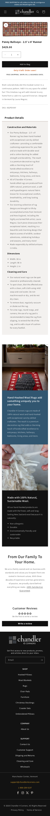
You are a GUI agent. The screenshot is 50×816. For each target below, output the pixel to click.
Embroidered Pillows (25, 714)
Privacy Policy (17, 810)
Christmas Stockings (25, 702)
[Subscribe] (42, 660)
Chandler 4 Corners (19, 805)
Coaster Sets (25, 708)
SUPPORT (25, 738)
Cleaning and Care (25, 761)
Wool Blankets (25, 680)
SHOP (25, 669)
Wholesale (25, 766)
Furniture (25, 697)
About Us (25, 729)
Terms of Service (34, 810)
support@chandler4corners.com (25, 782)
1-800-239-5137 (25, 787)
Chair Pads (25, 691)
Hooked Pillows (25, 674)
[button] (5, 12)
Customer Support (25, 750)
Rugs (25, 686)
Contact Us (25, 744)
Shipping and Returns (25, 755)
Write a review (25, 623)
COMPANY (25, 723)
